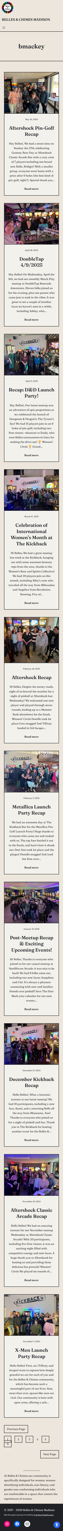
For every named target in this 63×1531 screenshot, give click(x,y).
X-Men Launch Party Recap (31, 1353)
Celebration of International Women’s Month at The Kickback (31, 534)
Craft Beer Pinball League (44, 1515)
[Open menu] (4, 28)
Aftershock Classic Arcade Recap (31, 1213)
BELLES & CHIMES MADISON (26, 19)
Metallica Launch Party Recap (31, 810)
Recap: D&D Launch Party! (31, 393)
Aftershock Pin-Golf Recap (31, 131)
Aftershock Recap (31, 677)
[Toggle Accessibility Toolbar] (56, 1524)
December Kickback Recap (31, 1082)
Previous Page (16, 1429)
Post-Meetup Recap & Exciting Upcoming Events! (31, 944)
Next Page (49, 1454)
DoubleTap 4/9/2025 (31, 262)
